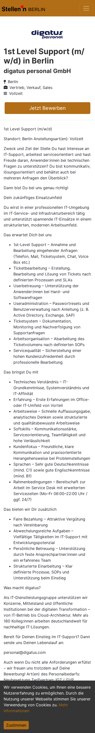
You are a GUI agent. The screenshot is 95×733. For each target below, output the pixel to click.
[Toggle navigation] (86, 8)
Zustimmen (16, 725)
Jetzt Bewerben (47, 108)
